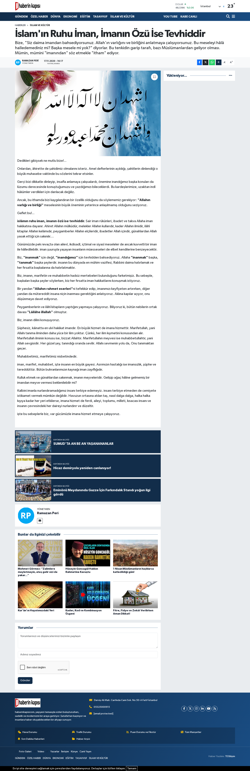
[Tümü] (230, 75)
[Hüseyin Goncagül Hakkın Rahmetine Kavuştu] (87, 552)
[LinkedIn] (202, 708)
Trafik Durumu (83, 732)
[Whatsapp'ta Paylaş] (212, 62)
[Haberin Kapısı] (27, 6)
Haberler (20, 25)
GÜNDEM (21, 16)
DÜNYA (56, 16)
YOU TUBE (170, 16)
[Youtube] (208, 708)
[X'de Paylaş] (205, 62)
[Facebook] (184, 708)
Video (41, 751)
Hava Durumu (29, 732)
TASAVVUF (100, 16)
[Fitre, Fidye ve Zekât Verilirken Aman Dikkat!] (135, 594)
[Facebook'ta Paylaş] (199, 62)
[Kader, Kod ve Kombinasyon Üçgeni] (87, 594)
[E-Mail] (40, 521)
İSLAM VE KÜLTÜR (122, 16)
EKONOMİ (70, 16)
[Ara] (228, 16)
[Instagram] (196, 708)
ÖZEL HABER (39, 16)
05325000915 (102, 707)
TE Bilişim (230, 756)
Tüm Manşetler (193, 732)
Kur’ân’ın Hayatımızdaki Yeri (36, 610)
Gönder (25, 680)
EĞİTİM (85, 16)
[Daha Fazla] (218, 62)
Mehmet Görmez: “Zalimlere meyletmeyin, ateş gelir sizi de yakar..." (37, 572)
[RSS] (215, 708)
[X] (190, 708)
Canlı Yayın (85, 751)
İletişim (65, 751)
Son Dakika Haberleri (32, 739)
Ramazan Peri (48, 513)
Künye (74, 751)
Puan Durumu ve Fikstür (143, 732)
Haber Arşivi (83, 739)
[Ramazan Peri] (26, 515)
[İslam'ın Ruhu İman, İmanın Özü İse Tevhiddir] (88, 113)
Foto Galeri (25, 751)
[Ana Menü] (232, 16)
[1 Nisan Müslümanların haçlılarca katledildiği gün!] (135, 552)
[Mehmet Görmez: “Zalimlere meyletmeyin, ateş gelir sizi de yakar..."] (40, 552)
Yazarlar (54, 751)
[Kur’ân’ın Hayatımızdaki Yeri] (40, 594)
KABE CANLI (188, 16)
